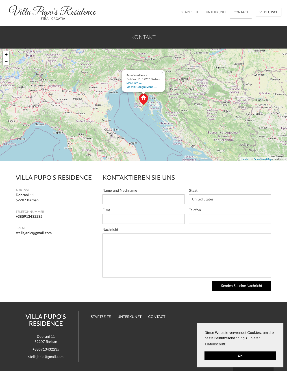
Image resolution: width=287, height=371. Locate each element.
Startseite (190, 12)
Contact (241, 12)
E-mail (107, 210)
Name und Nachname (119, 190)
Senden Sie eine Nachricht (241, 286)
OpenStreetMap (263, 159)
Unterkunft (216, 12)
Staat (193, 190)
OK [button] (240, 356)
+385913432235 (29, 216)
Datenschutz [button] (215, 344)
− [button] (6, 61)
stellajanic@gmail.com (34, 233)
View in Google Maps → (141, 87)
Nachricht (110, 229)
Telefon (195, 210)
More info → (134, 83)
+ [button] (6, 54)
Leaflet (245, 159)
